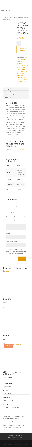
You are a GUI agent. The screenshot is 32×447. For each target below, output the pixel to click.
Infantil (25, 57)
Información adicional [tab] (11, 95)
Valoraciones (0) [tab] (9, 97)
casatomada (19, 63)
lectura (18, 71)
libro (23, 75)
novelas (18, 81)
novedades (19, 79)
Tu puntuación (10, 221)
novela (25, 79)
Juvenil (18, 59)
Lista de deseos (12, 437)
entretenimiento (20, 69)
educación (22, 67)
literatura (22, 77)
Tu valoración (10, 223)
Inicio (4, 17)
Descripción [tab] (8, 89)
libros (18, 77)
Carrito (20, 437)
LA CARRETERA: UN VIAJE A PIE (11, 407)
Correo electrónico (11, 241)
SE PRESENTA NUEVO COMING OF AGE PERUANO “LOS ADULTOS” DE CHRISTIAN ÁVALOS (14, 412)
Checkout (19, 435)
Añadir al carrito (22, 49)
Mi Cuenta (11, 435)
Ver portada (22, 149)
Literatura (9, 17)
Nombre (8, 233)
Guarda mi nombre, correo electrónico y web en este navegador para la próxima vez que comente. (16, 251)
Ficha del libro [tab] (9, 92)
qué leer (23, 81)
